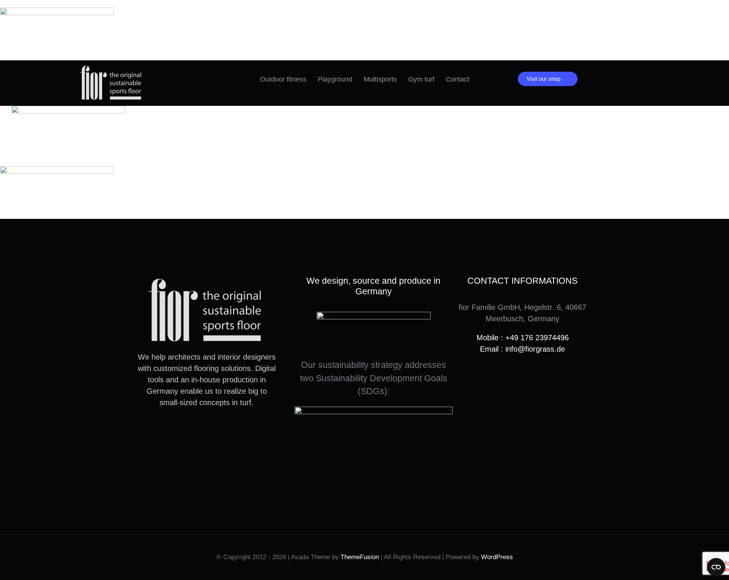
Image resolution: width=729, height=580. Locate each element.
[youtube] (206, 430)
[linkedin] (218, 430)
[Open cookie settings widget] (716, 567)
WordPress (497, 557)
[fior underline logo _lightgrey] (112, 68)
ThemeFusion (360, 557)
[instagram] (194, 430)
